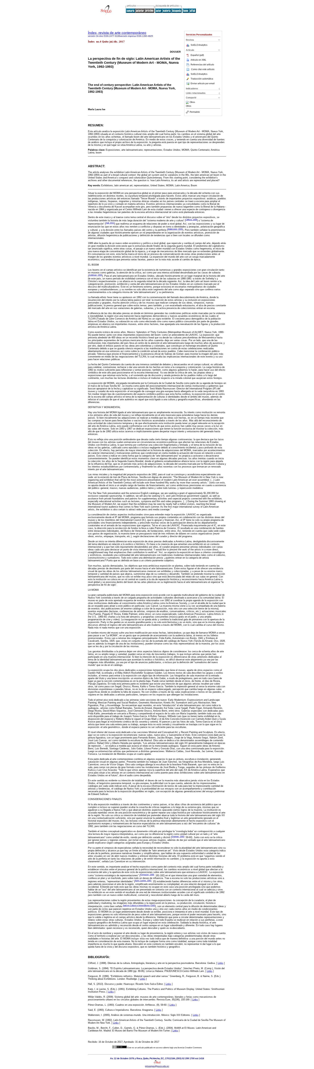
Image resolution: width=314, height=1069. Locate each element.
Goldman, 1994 (95, 275)
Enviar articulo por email (203, 83)
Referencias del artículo (202, 64)
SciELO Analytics (199, 45)
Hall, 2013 (110, 223)
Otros (192, 102)
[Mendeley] (188, 102)
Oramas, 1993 (178, 836)
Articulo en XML (198, 60)
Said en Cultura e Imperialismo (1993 (139, 905)
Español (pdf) (197, 55)
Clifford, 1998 (191, 220)
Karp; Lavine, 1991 (143, 880)
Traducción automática (202, 79)
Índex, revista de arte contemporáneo (117, 33)
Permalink (195, 112)
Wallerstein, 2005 (175, 229)
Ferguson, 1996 (147, 874)
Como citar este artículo (202, 69)
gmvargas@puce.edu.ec (157, 1066)
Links (220, 963)
